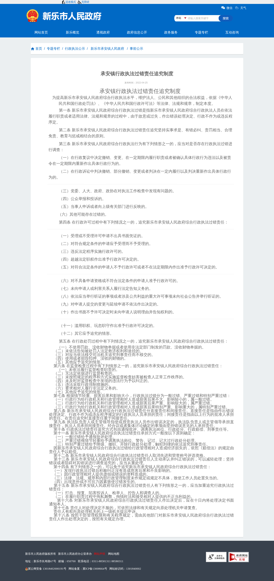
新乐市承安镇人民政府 (107, 48)
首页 (38, 48)
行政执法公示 (75, 48)
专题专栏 (53, 48)
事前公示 (136, 48)
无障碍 (85, 1)
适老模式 (70, 1)
